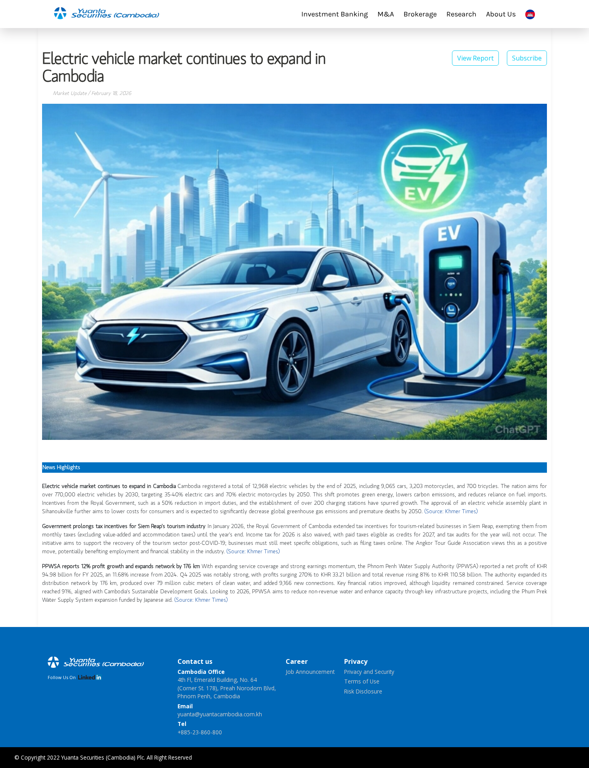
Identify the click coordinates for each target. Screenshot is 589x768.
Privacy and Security (369, 671)
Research (461, 14)
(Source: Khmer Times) (451, 511)
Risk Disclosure (363, 691)
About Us (501, 14)
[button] (527, 57)
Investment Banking (334, 14)
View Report (475, 58)
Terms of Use (361, 681)
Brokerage (420, 14)
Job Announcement (310, 671)
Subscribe (527, 58)
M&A (385, 14)
